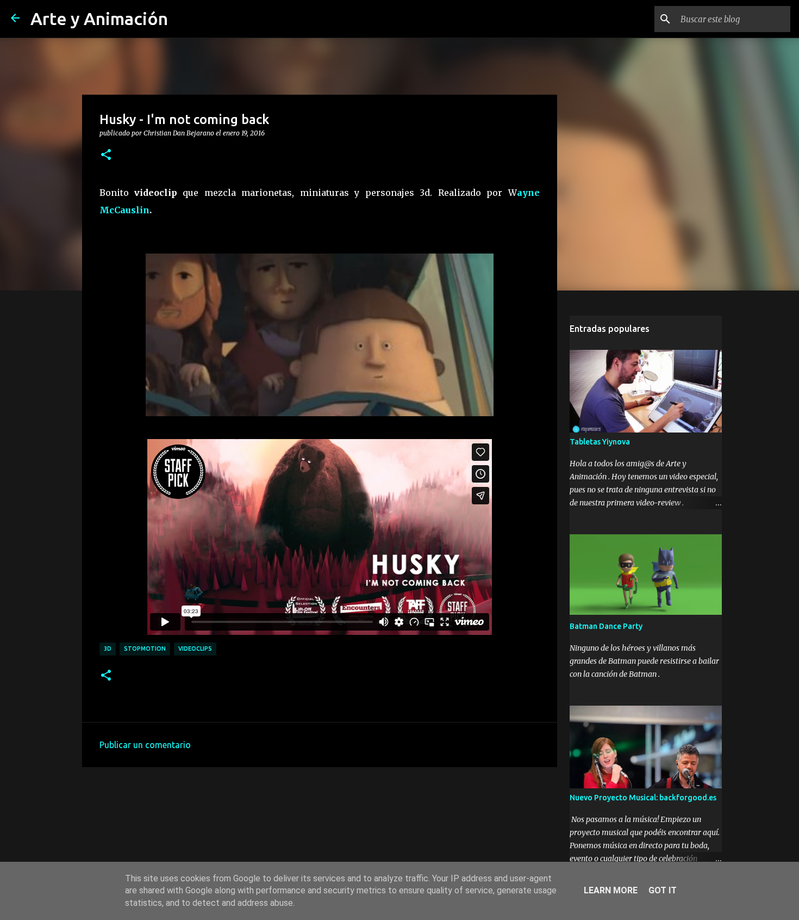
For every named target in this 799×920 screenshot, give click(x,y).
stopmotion (145, 648)
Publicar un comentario (145, 745)
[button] (106, 155)
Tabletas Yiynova (600, 441)
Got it (662, 890)
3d (107, 648)
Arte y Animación (99, 18)
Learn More (611, 890)
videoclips (195, 648)
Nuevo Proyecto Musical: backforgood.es (643, 797)
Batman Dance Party (606, 626)
